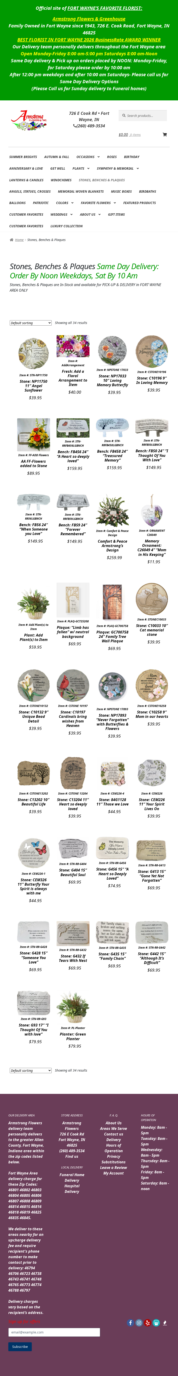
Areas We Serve (113, 1128)
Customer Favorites (26, 214)
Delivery (113, 1139)
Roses (112, 157)
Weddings (59, 214)
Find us (71, 1156)
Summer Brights (23, 157)
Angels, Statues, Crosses (30, 191)
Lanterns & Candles (26, 180)
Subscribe (20, 1346)
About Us (87, 214)
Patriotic (41, 203)
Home (19, 240)
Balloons (17, 203)
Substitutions (114, 1162)
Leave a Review (113, 1167)
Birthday (131, 157)
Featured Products (139, 203)
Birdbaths (147, 191)
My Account (113, 1173)
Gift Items (116, 214)
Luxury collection (67, 226)
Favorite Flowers (96, 203)
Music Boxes (121, 191)
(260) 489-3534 (72, 1150)
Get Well (57, 168)
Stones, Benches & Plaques (102, 180)
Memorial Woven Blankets (81, 191)
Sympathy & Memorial (115, 168)
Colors (62, 203)
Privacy (113, 1156)
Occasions (85, 157)
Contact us (113, 1134)
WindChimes (61, 180)
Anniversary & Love (26, 168)
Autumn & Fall (56, 157)
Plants (78, 168)
